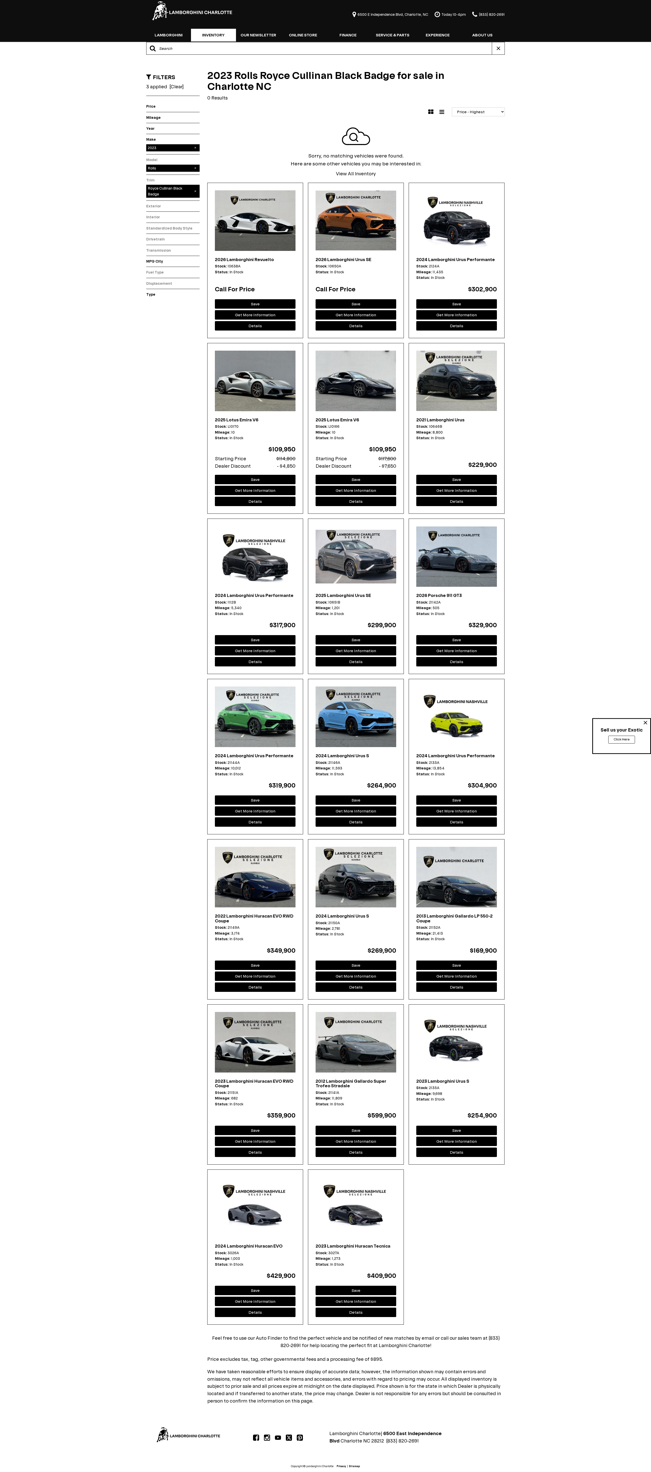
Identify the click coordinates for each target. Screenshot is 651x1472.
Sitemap (354, 1466)
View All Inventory (356, 173)
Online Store (303, 35)
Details (255, 326)
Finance (348, 35)
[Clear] (176, 86)
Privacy (341, 1466)
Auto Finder (269, 1338)
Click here (622, 739)
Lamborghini (169, 35)
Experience (438, 35)
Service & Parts (392, 35)
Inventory (213, 35)
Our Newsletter (258, 35)
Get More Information (255, 315)
